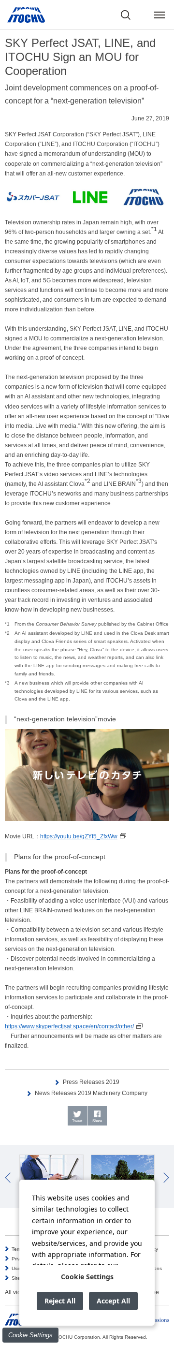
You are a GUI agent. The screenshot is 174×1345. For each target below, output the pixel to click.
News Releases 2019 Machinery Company (91, 1093)
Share (97, 1121)
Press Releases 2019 (91, 1082)
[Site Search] (125, 15)
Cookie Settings (30, 1335)
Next (166, 1177)
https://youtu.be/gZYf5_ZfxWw (78, 836)
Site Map (21, 1278)
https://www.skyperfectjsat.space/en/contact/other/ (69, 1026)
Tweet (77, 1121)
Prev (8, 1177)
